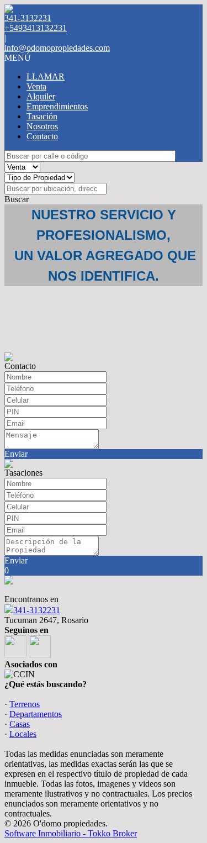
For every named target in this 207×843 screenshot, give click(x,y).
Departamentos (35, 714)
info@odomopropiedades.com (57, 47)
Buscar (16, 199)
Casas (19, 724)
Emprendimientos (57, 106)
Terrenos (24, 704)
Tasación (41, 116)
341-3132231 (36, 610)
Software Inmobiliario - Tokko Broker (70, 833)
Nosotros (42, 126)
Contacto (42, 136)
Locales (22, 734)
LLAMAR (45, 76)
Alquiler (40, 96)
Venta (36, 86)
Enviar (16, 454)
